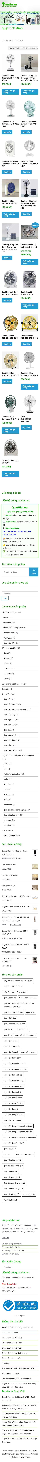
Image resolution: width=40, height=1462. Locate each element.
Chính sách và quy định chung (14, 1353)
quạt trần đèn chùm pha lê (14, 1063)
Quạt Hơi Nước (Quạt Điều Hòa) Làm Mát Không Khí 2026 (18, 1005)
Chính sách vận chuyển (11, 1358)
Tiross (6, 679)
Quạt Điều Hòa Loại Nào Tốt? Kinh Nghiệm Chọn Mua (20, 1440)
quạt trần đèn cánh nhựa (13, 1080)
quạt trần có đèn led (12, 1046)
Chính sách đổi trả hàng (12, 1337)
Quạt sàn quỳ (9, 725)
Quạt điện (6, 694)
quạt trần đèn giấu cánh (13, 1115)
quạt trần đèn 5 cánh (12, 1058)
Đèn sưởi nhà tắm (9, 648)
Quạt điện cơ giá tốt (11, 1177)
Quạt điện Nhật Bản (11, 1194)
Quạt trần (7, 745)
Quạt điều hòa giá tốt (12, 1160)
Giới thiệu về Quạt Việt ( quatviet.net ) (18, 1368)
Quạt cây (5, 689)
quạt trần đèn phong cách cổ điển (17, 1132)
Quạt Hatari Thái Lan (28, 998)
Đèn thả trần (8, 633)
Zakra (14, 1457)
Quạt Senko (8, 1029)
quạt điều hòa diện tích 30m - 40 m (18, 1154)
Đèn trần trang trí (10, 1200)
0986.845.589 (24, 531)
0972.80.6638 (9, 531)
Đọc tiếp (7, 132)
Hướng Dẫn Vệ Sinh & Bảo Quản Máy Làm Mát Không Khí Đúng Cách (19, 1423)
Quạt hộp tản (8, 720)
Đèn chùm (7, 622)
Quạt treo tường (10, 750)
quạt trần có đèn (10, 1041)
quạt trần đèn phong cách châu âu (17, 1126)
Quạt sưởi (6, 830)
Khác (5, 789)
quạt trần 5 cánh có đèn (25, 1035)
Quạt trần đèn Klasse (12, 1120)
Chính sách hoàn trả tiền (12, 1343)
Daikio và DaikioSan (11, 774)
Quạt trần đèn (9, 643)
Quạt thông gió (9, 735)
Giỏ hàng (5, 1363)
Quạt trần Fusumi (10, 1052)
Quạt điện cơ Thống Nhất (14, 1183)
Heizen (6, 658)
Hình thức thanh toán (10, 1373)
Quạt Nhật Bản (9, 1018)
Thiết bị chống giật (10, 835)
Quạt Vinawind (9, 1149)
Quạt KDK (30, 1012)
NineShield (7, 805)
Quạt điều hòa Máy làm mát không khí (18, 755)
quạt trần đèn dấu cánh (13, 1103)
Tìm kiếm (34, 572)
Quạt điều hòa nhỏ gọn (13, 1166)
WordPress (25, 1457)
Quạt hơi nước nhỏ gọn (13, 1012)
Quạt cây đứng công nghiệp (15, 709)
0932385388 (8, 1291)
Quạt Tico (7, 1035)
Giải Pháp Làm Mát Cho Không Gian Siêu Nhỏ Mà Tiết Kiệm (19, 1415)
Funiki (5, 779)
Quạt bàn (7, 699)
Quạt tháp (7, 730)
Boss (5, 769)
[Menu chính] (35, 5)
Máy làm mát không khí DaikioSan (17, 981)
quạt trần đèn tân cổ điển (14, 1143)
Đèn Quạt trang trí (9, 612)
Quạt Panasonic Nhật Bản (14, 1024)
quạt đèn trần (29, 1194)
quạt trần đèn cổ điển (12, 1098)
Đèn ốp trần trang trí (12, 627)
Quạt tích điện (9, 740)
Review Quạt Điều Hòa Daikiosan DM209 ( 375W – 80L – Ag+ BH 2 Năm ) (19, 1407)
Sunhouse (7, 673)
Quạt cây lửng (9, 714)
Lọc (5, 598)
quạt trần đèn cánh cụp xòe (15, 1069)
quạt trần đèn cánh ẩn (12, 1092)
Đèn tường (7, 638)
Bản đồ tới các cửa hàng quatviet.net (17, 1327)
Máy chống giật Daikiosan (13, 684)
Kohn (5, 663)
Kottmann (7, 668)
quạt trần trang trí (28, 1052)
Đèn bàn (6, 617)
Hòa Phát (7, 784)
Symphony (7, 825)
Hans (5, 653)
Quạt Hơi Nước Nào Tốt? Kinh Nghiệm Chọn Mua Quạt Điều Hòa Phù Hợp (18, 1432)
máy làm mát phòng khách (14, 992)
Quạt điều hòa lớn (10, 815)
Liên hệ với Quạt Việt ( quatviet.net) (17, 1379)
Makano (6, 794)
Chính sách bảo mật (10, 1332)
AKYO (5, 764)
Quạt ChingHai (9, 998)
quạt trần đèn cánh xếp (13, 1086)
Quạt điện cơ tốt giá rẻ (13, 1188)
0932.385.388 (9, 534)
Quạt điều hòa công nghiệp (14, 810)
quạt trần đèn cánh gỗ (12, 1075)
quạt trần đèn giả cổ (12, 1109)
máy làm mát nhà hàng (13, 986)
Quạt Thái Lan (22, 1029)
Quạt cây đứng (9, 704)
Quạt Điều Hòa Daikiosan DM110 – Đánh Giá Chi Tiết (18, 1398)
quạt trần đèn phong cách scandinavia (19, 1137)
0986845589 (23, 1287)
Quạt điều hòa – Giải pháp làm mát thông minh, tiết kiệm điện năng (19, 1385)
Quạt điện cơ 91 (10, 1171)
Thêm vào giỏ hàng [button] (9, 92)
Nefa (5, 799)
